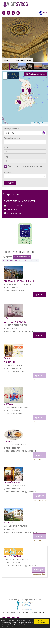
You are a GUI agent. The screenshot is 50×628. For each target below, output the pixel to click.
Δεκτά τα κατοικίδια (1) (14, 206)
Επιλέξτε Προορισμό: (12, 129)
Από (6, 147)
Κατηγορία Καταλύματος (12, 260)
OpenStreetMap (43, 123)
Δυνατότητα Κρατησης (22, 257)
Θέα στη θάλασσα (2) (14, 213)
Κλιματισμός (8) (12, 209)
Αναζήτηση (10, 182)
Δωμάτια (7, 172)
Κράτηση (39, 294)
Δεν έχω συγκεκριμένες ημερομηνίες (25, 166)
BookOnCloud (43, 612)
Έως (6, 157)
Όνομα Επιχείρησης (12, 138)
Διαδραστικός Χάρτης (37, 74)
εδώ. (18, 626)
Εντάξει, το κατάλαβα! (41, 621)
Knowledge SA (25, 612)
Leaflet (34, 123)
